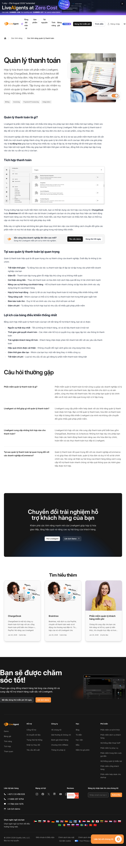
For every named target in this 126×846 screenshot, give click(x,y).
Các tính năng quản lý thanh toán (40, 38)
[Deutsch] (53, 821)
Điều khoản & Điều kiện (45, 837)
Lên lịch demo (43, 700)
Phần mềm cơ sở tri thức (110, 730)
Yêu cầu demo (75, 239)
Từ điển (79, 735)
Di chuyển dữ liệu (33, 735)
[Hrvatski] (84, 821)
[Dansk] (48, 821)
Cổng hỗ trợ (31, 730)
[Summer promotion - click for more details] (63, 7)
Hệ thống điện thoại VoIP (110, 743)
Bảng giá (7, 736)
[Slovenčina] (72, 825)
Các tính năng (16, 38)
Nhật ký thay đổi (33, 745)
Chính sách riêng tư (86, 837)
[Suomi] (75, 821)
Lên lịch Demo (70, 539)
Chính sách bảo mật (66, 837)
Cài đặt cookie (65, 841)
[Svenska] (81, 825)
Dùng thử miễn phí (82, 24)
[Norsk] (115, 821)
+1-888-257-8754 (15, 799)
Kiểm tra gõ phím (82, 750)
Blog (77, 730)
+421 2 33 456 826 (16, 794)
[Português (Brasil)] (59, 825)
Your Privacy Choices (87, 841)
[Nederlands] (110, 821)
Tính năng (8, 741)
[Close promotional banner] (122, 3)
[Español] (66, 821)
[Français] (79, 821)
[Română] (64, 825)
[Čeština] (44, 821)
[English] (61, 821)
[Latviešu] (106, 821)
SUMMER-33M (14, 12)
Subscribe (116, 795)
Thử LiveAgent (52, 539)
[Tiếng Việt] (90, 825)
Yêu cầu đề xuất (33, 750)
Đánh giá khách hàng (59, 740)
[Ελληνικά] (57, 821)
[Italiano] (92, 821)
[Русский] (68, 825)
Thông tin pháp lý (58, 750)
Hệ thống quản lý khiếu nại (111, 761)
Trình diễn (99, 24)
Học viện (79, 740)
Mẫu (77, 745)
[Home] (5, 38)
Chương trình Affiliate (59, 745)
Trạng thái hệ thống (34, 740)
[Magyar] (88, 821)
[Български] (39, 821)
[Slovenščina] (77, 825)
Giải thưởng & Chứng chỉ (61, 735)
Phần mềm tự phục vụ (109, 748)
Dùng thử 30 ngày (93, 239)
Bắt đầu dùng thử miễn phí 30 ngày (17, 700)
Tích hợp (7, 746)
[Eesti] (70, 821)
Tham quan (8, 751)
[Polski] (119, 821)
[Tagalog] (86, 825)
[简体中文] (95, 825)
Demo (6, 731)
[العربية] (35, 821)
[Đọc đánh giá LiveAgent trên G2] (73, 796)
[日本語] (97, 821)
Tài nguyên (44, 20)
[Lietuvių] (101, 821)
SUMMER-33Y (38, 12)
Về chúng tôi (56, 730)
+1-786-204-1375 (15, 804)
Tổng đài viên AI (26, 23)
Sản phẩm (34, 20)
